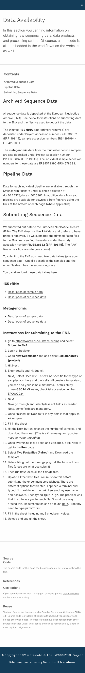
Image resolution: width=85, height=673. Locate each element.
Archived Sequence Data (19, 81)
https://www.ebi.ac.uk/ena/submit (37, 341)
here (65, 503)
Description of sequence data (27, 297)
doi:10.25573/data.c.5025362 (22, 195)
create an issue (71, 593)
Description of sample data (25, 291)
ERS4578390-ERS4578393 (57, 163)
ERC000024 (16, 393)
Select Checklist (26, 376)
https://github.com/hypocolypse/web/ (57, 616)
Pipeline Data (12, 87)
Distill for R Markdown (59, 662)
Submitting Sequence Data (20, 92)
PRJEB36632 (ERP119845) (20, 159)
